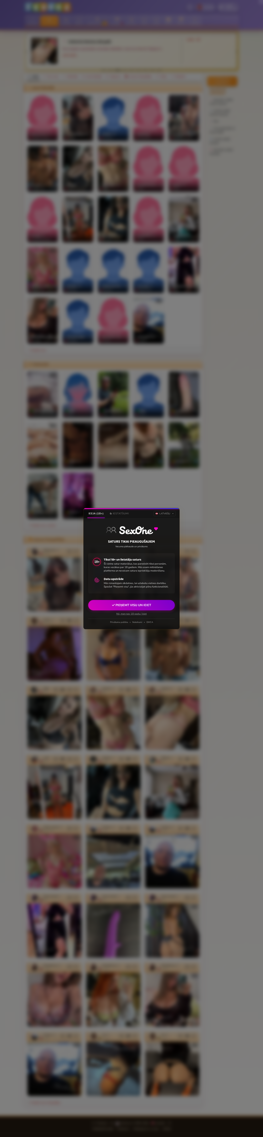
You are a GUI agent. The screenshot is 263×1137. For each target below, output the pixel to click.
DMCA (150, 622)
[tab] (96, 513)
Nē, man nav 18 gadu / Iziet (131, 613)
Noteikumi (137, 622)
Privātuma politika (119, 622)
